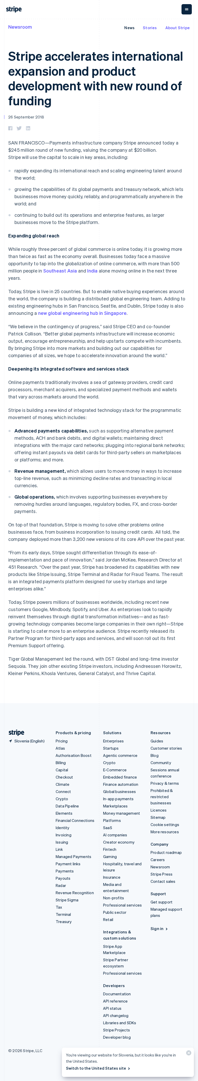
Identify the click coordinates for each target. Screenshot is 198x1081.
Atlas (60, 748)
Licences (159, 810)
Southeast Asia (60, 271)
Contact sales (163, 881)
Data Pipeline (67, 805)
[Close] (188, 1054)
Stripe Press (161, 874)
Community (161, 762)
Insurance (111, 877)
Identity (63, 827)
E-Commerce (115, 769)
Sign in (157, 928)
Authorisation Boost (74, 755)
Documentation (117, 993)
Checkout (64, 777)
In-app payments (118, 798)
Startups (111, 748)
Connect (63, 791)
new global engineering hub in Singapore (82, 313)
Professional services (122, 905)
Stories (150, 27)
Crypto (62, 798)
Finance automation (120, 784)
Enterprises (113, 740)
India (92, 271)
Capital (62, 769)
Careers (158, 859)
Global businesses (119, 791)
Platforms (112, 820)
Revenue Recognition (75, 892)
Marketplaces (115, 805)
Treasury (64, 921)
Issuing (62, 842)
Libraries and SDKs (119, 1022)
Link (59, 849)
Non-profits (113, 897)
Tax (59, 907)
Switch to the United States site (96, 1068)
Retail (108, 919)
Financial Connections (75, 820)
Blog (155, 755)
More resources (165, 831)
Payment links (68, 863)
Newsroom (20, 27)
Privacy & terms (165, 783)
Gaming (110, 856)
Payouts (63, 878)
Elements (64, 813)
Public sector (115, 912)
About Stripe (177, 27)
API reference (115, 1001)
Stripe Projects (116, 1029)
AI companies (115, 834)
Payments (65, 871)
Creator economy (119, 842)
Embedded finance (120, 777)
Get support (161, 901)
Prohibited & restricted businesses (162, 796)
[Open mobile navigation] (187, 9)
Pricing (62, 740)
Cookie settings (165, 824)
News (129, 27)
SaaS (107, 827)
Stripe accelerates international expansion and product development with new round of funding (95, 78)
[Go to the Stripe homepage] (14, 733)
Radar (61, 885)
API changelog (116, 1015)
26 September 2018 (26, 116)
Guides (157, 740)
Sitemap (158, 817)
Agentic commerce (120, 755)
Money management (121, 813)
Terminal (63, 914)
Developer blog (117, 1037)
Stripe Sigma (67, 899)
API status (112, 1008)
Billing (61, 762)
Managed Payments (73, 856)
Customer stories (166, 748)
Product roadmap (166, 852)
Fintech (109, 849)
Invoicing (63, 834)
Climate (62, 784)
